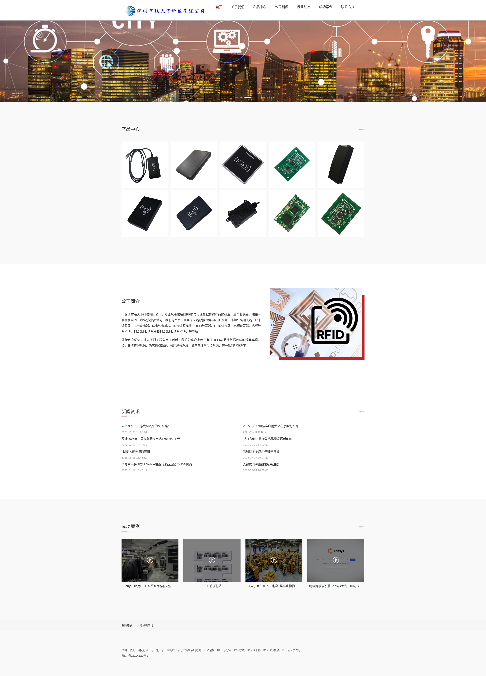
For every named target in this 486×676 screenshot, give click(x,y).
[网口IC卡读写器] (341, 165)
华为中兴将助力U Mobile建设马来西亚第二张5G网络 (157, 464)
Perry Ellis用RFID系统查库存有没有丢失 (150, 586)
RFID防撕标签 (212, 586)
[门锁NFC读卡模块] (292, 165)
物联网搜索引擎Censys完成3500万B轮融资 (338, 586)
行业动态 (304, 7)
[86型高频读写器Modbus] (243, 165)
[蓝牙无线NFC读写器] (194, 165)
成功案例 (326, 7)
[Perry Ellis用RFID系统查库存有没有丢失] (150, 560)
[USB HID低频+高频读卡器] (145, 165)
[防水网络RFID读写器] (243, 213)
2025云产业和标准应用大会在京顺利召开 (270, 426)
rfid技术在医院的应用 (136, 451)
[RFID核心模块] (292, 213)
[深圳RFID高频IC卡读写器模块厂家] (164, 10)
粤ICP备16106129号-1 (135, 655)
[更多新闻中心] (361, 412)
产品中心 (260, 7)
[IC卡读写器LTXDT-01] (145, 213)
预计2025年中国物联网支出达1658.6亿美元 (151, 438)
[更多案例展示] (361, 526)
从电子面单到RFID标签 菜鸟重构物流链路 (275, 586)
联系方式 (348, 7)
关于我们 (238, 7)
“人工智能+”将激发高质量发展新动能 (267, 438)
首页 (219, 7)
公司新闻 (282, 7)
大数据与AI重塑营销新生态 (261, 464)
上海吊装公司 (145, 625)
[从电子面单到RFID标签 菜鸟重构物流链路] (273, 560)
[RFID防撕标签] (211, 560)
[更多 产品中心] (361, 129)
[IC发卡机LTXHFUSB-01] (194, 213)
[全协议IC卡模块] (341, 213)
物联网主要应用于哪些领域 (261, 451)
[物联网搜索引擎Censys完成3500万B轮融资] (335, 560)
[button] (236, 97)
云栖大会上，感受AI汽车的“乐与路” (145, 426)
